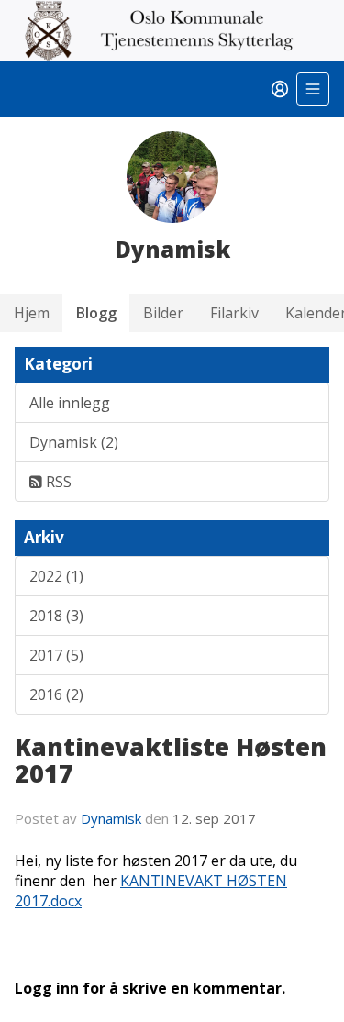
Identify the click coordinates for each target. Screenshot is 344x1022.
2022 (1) (56, 576)
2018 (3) (56, 615)
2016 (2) (56, 694)
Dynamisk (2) (73, 442)
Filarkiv (234, 313)
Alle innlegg (69, 403)
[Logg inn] (279, 89)
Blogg (96, 313)
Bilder (163, 313)
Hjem (32, 313)
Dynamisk (113, 818)
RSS (57, 482)
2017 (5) (56, 655)
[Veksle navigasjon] (312, 89)
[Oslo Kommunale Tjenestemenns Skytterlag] (172, 30)
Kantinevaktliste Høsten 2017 (171, 759)
